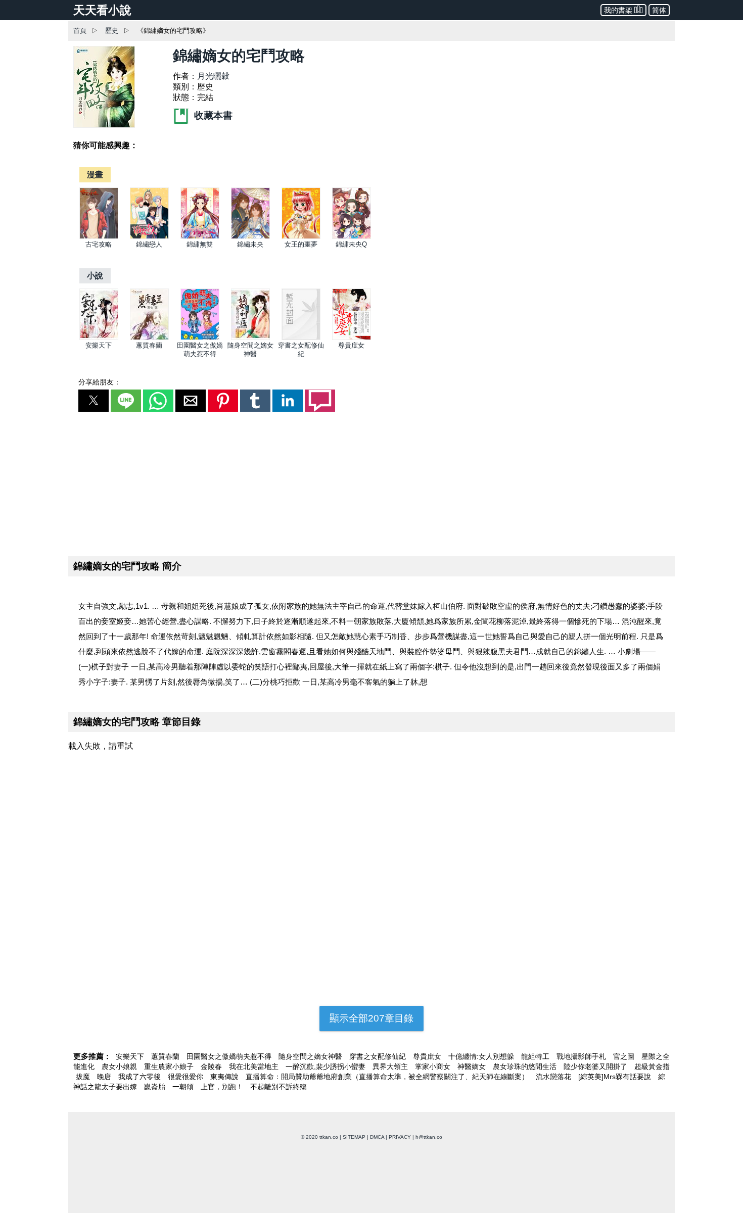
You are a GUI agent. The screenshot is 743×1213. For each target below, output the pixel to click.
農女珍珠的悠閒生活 (526, 1066)
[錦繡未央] (250, 236)
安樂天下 (98, 345)
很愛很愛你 (186, 1077)
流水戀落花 (554, 1077)
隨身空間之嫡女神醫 (311, 1056)
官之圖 (624, 1056)
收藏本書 (212, 115)
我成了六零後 (140, 1077)
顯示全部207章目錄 (371, 1018)
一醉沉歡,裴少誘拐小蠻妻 (326, 1066)
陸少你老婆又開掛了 (596, 1066)
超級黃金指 (652, 1066)
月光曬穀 (213, 76)
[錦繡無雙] (199, 236)
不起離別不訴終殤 (278, 1087)
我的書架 (618, 10)
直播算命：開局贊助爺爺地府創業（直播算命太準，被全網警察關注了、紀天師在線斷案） (388, 1077)
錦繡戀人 (149, 244)
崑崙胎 (155, 1087)
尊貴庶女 (351, 345)
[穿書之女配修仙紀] (301, 338)
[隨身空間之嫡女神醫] (250, 338)
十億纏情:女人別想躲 (482, 1056)
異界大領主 (391, 1066)
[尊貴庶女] (351, 338)
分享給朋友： (99, 382)
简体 (659, 10)
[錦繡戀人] (149, 236)
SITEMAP (354, 1137)
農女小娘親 (120, 1066)
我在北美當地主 (255, 1066)
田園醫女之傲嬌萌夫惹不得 (230, 1056)
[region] (371, 482)
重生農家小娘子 (170, 1066)
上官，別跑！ (223, 1087)
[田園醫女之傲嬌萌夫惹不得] (199, 338)
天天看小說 (102, 10)
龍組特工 (536, 1056)
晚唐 (105, 1077)
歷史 (111, 30)
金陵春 (212, 1066)
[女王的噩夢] (301, 236)
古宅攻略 (98, 244)
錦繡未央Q (351, 244)
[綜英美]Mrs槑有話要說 (615, 1077)
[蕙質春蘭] (149, 338)
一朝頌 (184, 1087)
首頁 (79, 30)
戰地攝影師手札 (582, 1056)
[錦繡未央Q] (351, 236)
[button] (93, 401)
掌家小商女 (433, 1066)
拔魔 (84, 1077)
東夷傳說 (225, 1077)
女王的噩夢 (301, 244)
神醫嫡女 (472, 1066)
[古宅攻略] (98, 236)
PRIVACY (400, 1137)
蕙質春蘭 (149, 345)
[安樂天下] (98, 338)
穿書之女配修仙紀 (378, 1056)
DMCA (377, 1137)
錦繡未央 (250, 244)
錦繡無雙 (200, 244)
